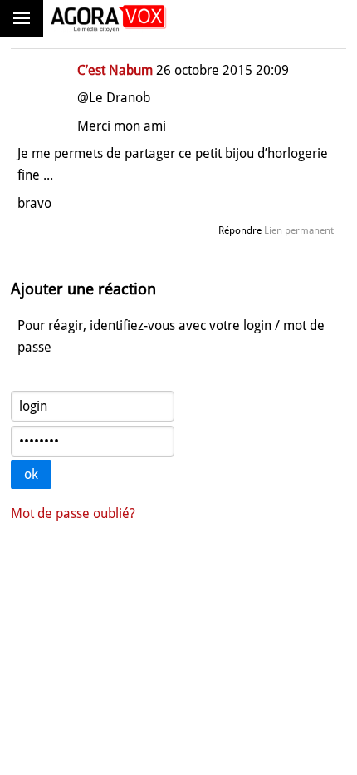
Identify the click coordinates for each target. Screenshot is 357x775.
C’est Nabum (115, 70)
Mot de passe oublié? (73, 513)
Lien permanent (299, 230)
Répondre (240, 230)
